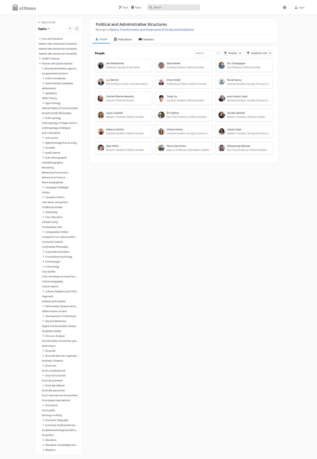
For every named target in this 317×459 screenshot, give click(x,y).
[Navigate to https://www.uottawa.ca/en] (24, 7)
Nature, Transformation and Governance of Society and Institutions (152, 29)
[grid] (184, 108)
